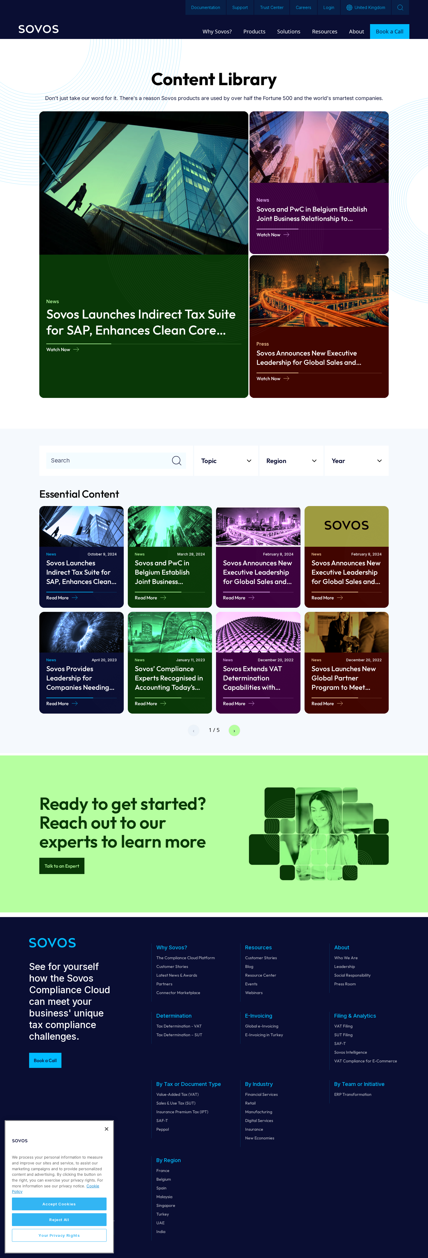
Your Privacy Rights (59, 1235)
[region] (59, 1186)
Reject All (59, 1219)
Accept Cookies (59, 1204)
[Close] (106, 1129)
